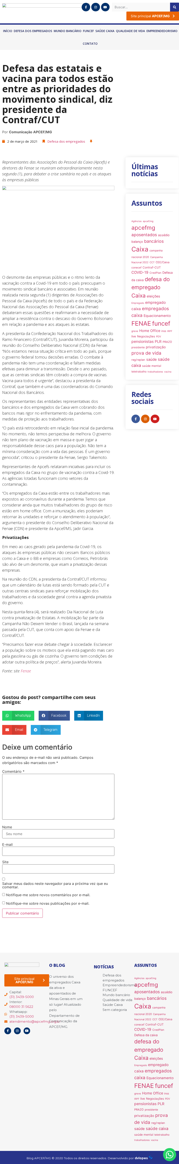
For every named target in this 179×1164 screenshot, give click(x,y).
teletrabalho (138, 371)
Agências (136, 221)
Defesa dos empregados (33, 31)
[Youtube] (105, 7)
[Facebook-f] (86, 7)
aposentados (144, 234)
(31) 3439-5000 (21, 997)
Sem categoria (115, 1010)
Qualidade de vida (130, 31)
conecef (136, 267)
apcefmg (143, 227)
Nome (7, 827)
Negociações (146, 336)
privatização (156, 347)
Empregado (137, 303)
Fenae (26, 670)
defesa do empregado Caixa (150, 287)
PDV (158, 336)
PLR (158, 341)
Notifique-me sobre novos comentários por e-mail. (48, 895)
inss (163, 331)
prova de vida (146, 353)
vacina (167, 371)
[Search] (174, 7)
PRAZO (167, 342)
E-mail (7, 844)
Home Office (149, 330)
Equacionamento (157, 316)
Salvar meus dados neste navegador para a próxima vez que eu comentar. (55, 885)
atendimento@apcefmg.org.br (35, 1021)
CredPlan (155, 272)
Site (5, 862)
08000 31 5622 (21, 1007)
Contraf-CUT (152, 267)
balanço (137, 241)
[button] (18, 716)
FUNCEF (88, 31)
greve (134, 331)
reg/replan (138, 359)
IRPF (169, 331)
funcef (161, 323)
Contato (90, 44)
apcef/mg (148, 221)
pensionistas (142, 341)
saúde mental (151, 365)
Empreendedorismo (161, 31)
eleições (153, 296)
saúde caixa (157, 1128)
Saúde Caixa (104, 31)
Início (7, 31)
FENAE (141, 323)
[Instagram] (95, 7)
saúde (151, 359)
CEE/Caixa (162, 262)
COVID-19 (139, 272)
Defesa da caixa (146, 1035)
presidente (138, 347)
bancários (154, 241)
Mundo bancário (67, 31)
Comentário (13, 771)
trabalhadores (155, 371)
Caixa (139, 249)
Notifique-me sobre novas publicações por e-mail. (47, 903)
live (133, 336)
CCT (152, 262)
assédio (164, 235)
